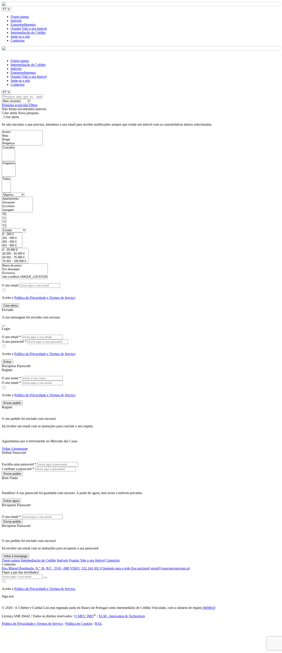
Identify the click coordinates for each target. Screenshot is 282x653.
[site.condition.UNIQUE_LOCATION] (25, 277)
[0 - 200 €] (12, 234)
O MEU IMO (84, 616)
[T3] (4, 226)
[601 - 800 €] (12, 245)
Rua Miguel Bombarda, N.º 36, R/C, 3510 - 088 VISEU (41, 568)
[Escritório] (17, 206)
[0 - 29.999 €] (15, 250)
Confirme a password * (18, 469)
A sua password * (14, 341)
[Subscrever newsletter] (45, 577)
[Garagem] (17, 210)
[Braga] (22, 139)
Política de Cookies (78, 623)
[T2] (4, 222)
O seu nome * (11, 378)
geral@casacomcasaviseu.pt (170, 568)
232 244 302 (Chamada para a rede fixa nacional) (115, 568)
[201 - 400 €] (12, 238)
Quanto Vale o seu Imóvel (29, 28)
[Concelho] (8, 148)
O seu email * (11, 337)
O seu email (10, 285)
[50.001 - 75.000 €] (15, 257)
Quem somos (20, 17)
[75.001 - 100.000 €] (15, 261)
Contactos (17, 40)
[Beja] (22, 136)
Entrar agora (11, 500)
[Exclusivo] (25, 273)
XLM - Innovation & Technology (121, 616)
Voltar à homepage (15, 448)
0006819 (208, 608)
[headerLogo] (141, 5)
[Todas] (6, 179)
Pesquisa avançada (15, 105)
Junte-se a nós (20, 36)
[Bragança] (22, 143)
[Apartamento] (17, 199)
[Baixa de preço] (25, 266)
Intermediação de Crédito (28, 32)
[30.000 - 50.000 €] (15, 254)
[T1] (4, 218)
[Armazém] (17, 203)
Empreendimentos (23, 24)
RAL (98, 623)
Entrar (7, 361)
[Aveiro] (22, 132)
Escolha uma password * (19, 464)
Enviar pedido (12, 403)
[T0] (4, 214)
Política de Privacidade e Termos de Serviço (44, 298)
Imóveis (16, 20)
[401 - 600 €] (12, 242)
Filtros (33, 105)
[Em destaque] (25, 269)
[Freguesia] (8, 163)
